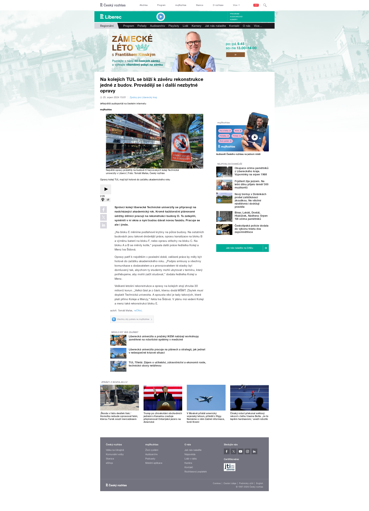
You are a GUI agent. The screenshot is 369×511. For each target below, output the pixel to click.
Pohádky (223, 136)
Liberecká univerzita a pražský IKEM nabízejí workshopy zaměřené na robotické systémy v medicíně (164, 338)
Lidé (185, 25)
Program (161, 5)
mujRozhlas (180, 5)
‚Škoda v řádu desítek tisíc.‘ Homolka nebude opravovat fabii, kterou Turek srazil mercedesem (119, 416)
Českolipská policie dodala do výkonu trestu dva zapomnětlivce (251, 228)
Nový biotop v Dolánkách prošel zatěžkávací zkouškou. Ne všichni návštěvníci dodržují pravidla (250, 200)
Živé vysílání (224, 141)
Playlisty (174, 25)
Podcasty (150, 458)
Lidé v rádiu (190, 458)
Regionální (107, 25)
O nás (247, 25)
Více (258, 25)
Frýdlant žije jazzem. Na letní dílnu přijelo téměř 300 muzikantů (252, 184)
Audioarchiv (236, 17)
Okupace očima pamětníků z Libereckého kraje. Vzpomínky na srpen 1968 (251, 171)
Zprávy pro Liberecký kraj (143, 97)
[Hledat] (265, 5)
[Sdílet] (108, 200)
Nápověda (189, 454)
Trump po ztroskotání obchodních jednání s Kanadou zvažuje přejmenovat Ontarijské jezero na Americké (163, 417)
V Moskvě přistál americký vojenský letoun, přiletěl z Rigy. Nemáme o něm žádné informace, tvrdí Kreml (206, 417)
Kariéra (188, 463)
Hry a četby (224, 131)
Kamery (234, 20)
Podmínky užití (246, 483)
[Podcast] (102, 200)
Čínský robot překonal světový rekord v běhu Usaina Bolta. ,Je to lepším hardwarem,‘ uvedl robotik (249, 416)
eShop (109, 463)
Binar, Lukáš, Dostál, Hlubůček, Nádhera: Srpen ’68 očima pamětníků (251, 215)
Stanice (199, 5)
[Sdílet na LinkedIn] (103, 225)
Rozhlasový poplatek (195, 471)
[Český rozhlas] (113, 5)
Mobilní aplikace (153, 463)
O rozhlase (218, 5)
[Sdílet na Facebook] (103, 209)
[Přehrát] (105, 189)
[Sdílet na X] (103, 217)
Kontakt (234, 25)
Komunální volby (115, 454)
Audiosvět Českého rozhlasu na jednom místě (238, 154)
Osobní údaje (230, 483)
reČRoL (138, 310)
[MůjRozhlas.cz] (106, 110)
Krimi (237, 131)
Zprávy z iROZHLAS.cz (114, 382)
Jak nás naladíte (215, 25)
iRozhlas (144, 5)
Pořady (142, 25)
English (259, 483)
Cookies (217, 483)
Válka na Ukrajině (115, 450)
